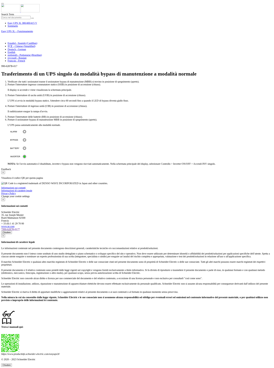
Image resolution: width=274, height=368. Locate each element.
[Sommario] (2, 35)
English (11, 52)
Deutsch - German (17, 49)
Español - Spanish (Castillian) (22, 43)
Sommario (13, 26)
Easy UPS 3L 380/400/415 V (22, 23)
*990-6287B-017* (10, 229)
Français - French (16, 60)
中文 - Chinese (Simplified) (21, 46)
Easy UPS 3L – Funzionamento (17, 31)
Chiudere (7, 232)
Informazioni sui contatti (13, 187)
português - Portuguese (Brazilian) (25, 55)
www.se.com (7, 226)
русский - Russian (17, 58)
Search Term (7, 14)
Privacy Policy (8, 193)
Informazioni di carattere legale (16, 190)
